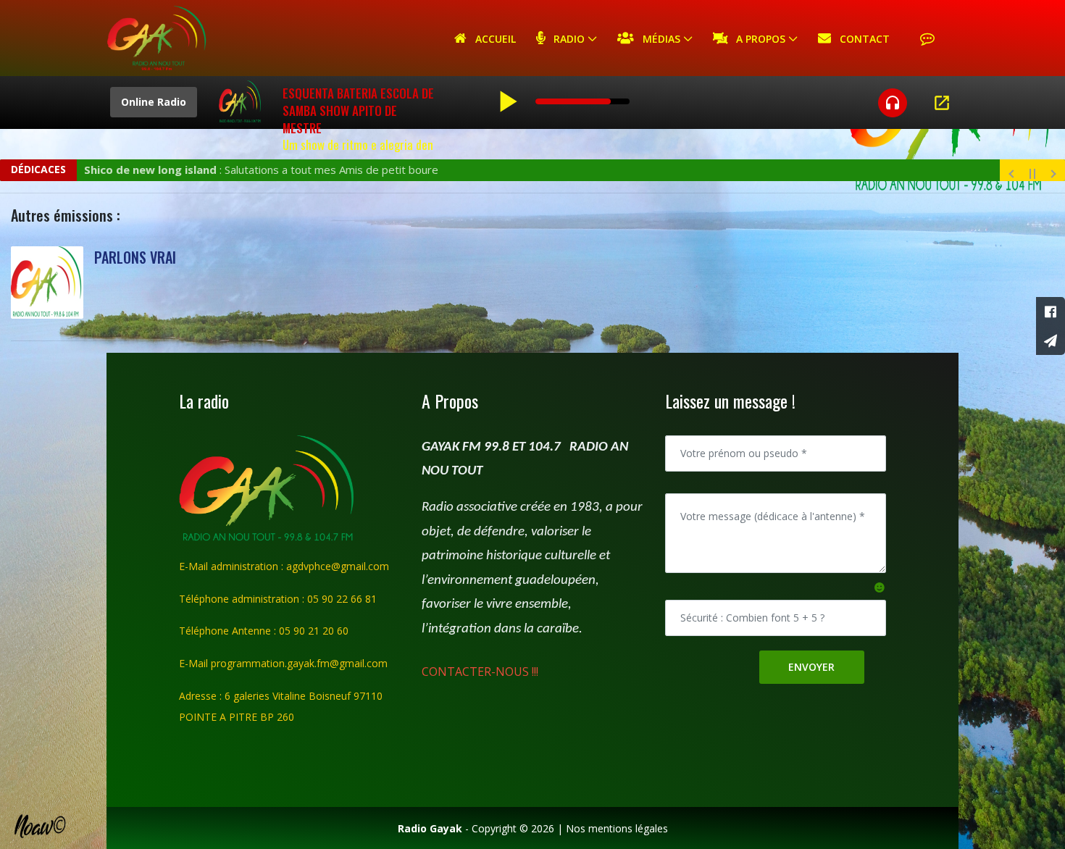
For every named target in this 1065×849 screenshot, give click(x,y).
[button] (879, 587)
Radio (565, 39)
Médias (657, 39)
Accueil (491, 39)
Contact (860, 39)
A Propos (756, 39)
